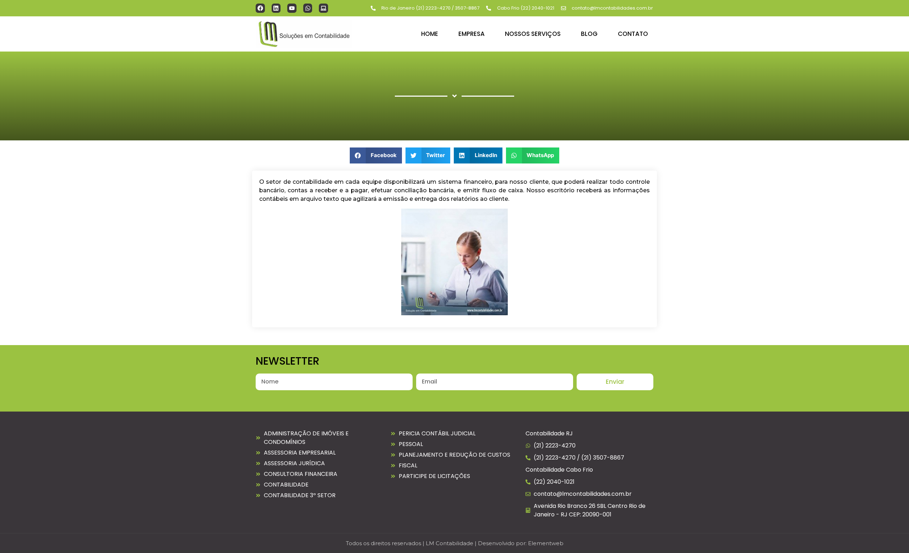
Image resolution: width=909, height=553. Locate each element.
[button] (376, 155)
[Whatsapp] (307, 8)
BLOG (589, 33)
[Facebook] (260, 8)
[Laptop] (323, 8)
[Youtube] (291, 8)
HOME (429, 33)
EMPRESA (471, 33)
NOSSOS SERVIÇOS (533, 33)
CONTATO (633, 33)
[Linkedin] (276, 8)
